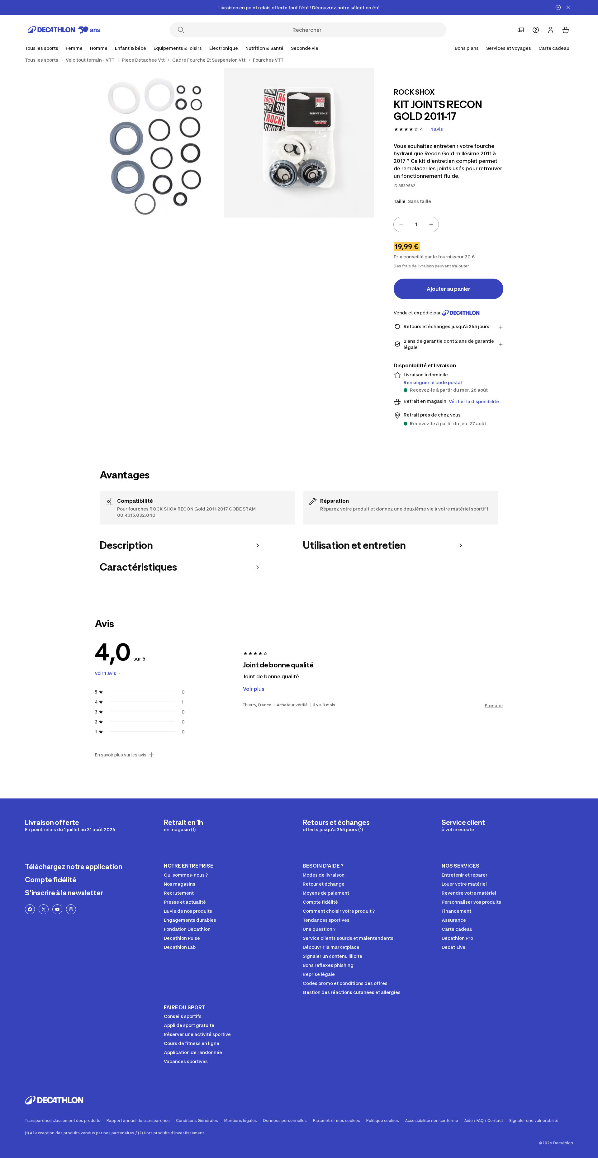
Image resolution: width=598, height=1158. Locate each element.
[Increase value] (431, 224)
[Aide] (535, 29)
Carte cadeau (554, 48)
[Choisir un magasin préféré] (520, 29)
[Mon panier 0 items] (565, 29)
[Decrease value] (401, 224)
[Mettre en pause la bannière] (558, 7)
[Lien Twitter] (44, 909)
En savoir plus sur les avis (120, 754)
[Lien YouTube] (57, 909)
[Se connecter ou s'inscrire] (550, 29)
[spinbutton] (416, 224)
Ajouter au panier (448, 289)
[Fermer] (568, 7)
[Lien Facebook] (30, 909)
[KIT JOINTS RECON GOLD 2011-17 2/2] (149, 143)
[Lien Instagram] (71, 909)
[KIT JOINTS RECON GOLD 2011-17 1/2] (299, 143)
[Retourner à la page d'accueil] (64, 30)
